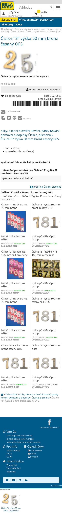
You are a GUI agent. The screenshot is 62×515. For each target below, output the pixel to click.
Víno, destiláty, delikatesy (36, 19)
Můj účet (13, 12)
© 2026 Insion (56, 485)
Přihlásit (11, 16)
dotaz (33, 453)
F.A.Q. (9, 453)
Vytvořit (19, 16)
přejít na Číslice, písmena (47, 186)
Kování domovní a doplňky (15, 397)
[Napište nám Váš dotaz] (13, 480)
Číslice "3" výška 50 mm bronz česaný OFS (43, 31)
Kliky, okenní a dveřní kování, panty (30, 29)
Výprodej (7, 24)
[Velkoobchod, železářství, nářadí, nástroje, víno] (2, 29)
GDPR (9, 456)
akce (19, 24)
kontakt (34, 456)
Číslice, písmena (17, 31)
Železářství (8, 19)
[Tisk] (26, 480)
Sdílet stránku (13, 450)
